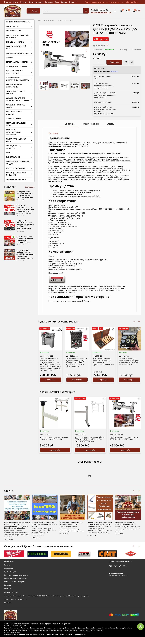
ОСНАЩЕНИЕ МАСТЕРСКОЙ (17, 66)
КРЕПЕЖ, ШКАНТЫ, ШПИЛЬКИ (13, 147)
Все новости (30, 187)
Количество (97, 58)
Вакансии (7, 585)
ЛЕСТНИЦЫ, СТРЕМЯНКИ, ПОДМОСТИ (16, 174)
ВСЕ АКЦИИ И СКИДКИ (15, 42)
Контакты (49, 2)
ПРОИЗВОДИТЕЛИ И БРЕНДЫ (17, 53)
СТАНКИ (51, 20)
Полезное (7, 588)
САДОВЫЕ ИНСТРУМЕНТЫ (16, 179)
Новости (23, 2)
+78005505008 (116, 573)
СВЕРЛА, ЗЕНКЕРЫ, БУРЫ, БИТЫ (16, 124)
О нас (57, 2)
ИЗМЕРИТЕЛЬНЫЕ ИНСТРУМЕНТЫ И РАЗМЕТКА (17, 79)
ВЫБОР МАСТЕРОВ (13, 31)
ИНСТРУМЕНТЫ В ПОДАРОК (17, 168)
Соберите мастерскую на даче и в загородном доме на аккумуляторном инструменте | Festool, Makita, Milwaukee (17, 525)
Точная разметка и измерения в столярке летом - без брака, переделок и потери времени (99, 524)
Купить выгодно (10, 572)
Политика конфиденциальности (16, 575)
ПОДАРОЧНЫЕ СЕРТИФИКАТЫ (18, 22)
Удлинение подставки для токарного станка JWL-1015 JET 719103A (54, 438)
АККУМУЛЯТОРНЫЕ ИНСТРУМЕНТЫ (14, 85)
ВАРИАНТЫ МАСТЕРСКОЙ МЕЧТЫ (16, 47)
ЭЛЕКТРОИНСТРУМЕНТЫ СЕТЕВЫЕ (15, 92)
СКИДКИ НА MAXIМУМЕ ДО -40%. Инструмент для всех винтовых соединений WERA (25, 225)
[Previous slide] (41, 50)
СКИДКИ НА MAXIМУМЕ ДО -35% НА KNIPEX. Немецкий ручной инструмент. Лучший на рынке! (25, 209)
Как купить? (8, 568)
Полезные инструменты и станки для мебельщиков (125, 523)
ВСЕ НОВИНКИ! (12, 26)
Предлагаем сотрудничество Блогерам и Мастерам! (71, 523)
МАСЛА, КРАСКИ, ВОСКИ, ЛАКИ (16, 140)
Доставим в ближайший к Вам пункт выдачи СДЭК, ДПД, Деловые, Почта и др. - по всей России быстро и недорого (46, 596)
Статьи (71, 2)
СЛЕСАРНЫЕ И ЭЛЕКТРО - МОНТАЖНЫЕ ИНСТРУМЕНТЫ (17, 99)
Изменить (114, 71)
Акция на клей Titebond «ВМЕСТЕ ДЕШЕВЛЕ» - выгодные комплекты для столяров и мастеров (25, 254)
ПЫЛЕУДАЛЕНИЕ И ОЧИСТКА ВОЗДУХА (17, 162)
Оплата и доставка (36, 2)
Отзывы (64, 2)
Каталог (15, 2)
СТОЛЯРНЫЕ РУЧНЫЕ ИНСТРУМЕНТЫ (14, 72)
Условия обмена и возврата (14, 582)
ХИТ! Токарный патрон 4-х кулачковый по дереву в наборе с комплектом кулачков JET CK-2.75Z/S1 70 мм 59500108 (76, 363)
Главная (7, 2)
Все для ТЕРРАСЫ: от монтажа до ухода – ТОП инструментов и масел (44, 524)
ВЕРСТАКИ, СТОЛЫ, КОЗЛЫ (17, 62)
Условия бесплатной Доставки (15, 599)
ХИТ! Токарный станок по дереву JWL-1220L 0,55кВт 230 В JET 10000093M (124, 438)
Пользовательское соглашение (15, 578)
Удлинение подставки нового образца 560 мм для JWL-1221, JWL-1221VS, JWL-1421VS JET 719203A (90, 439)
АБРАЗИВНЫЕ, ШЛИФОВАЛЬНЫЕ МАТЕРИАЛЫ (13, 132)
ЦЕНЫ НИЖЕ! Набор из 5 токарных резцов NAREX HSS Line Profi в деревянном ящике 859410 (103, 362)
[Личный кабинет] (115, 10)
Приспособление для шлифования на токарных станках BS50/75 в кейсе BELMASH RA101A (129, 362)
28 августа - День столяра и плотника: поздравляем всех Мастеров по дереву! (24, 194)
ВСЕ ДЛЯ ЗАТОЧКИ (13, 157)
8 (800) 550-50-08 (99, 9)
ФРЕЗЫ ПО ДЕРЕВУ (13, 118)
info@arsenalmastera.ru (101, 12)
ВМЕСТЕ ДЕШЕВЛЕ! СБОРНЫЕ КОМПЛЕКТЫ (17, 36)
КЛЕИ (8, 152)
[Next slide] (86, 50)
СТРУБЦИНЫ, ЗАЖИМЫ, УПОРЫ (15, 106)
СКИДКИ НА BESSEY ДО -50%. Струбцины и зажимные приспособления (24, 239)
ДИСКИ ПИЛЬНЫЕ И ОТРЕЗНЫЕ (14, 113)
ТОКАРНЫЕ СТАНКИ (65, 20)
